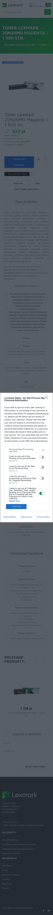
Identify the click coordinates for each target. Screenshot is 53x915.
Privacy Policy (43, 517)
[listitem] (26, 450)
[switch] (41, 457)
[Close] (47, 398)
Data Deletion (10, 517)
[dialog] (26, 457)
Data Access (26, 517)
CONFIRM (16, 506)
